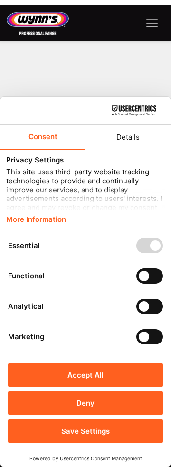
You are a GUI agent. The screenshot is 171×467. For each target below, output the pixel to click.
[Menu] (152, 23)
